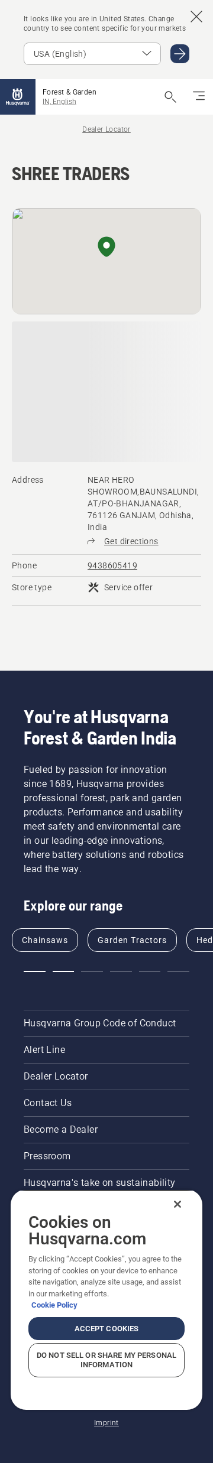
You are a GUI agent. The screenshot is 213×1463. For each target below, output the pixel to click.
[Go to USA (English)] (179, 53)
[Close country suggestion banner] (196, 16)
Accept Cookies (107, 1328)
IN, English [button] (59, 101)
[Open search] (170, 97)
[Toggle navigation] (199, 97)
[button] (106, 247)
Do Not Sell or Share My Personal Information (106, 1360)
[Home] (18, 97)
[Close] (177, 1204)
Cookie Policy (54, 1305)
